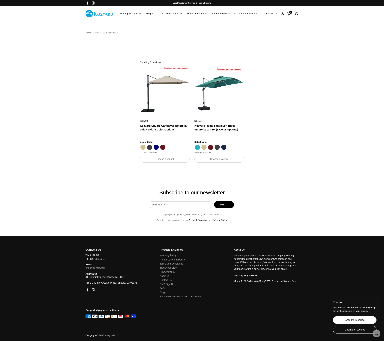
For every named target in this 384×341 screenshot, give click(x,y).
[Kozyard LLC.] (100, 13)
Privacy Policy (167, 272)
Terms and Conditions (171, 263)
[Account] (282, 14)
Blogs (163, 292)
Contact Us (166, 280)
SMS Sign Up (167, 284)
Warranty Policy (168, 255)
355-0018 (100, 259)
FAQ (162, 288)
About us (164, 276)
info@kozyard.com (95, 268)
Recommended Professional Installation (181, 296)
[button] (296, 14)
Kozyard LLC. (112, 335)
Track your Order (168, 267)
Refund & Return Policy (172, 259)
